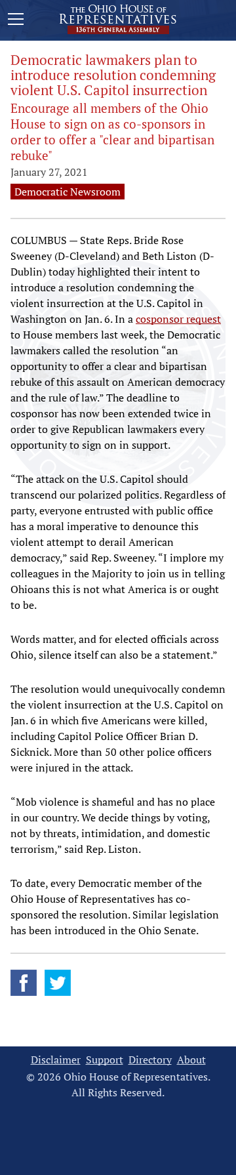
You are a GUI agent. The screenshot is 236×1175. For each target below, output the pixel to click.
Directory (150, 1060)
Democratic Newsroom (67, 191)
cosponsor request (178, 319)
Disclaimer (56, 1060)
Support (104, 1060)
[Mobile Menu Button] (16, 21)
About (191, 1060)
